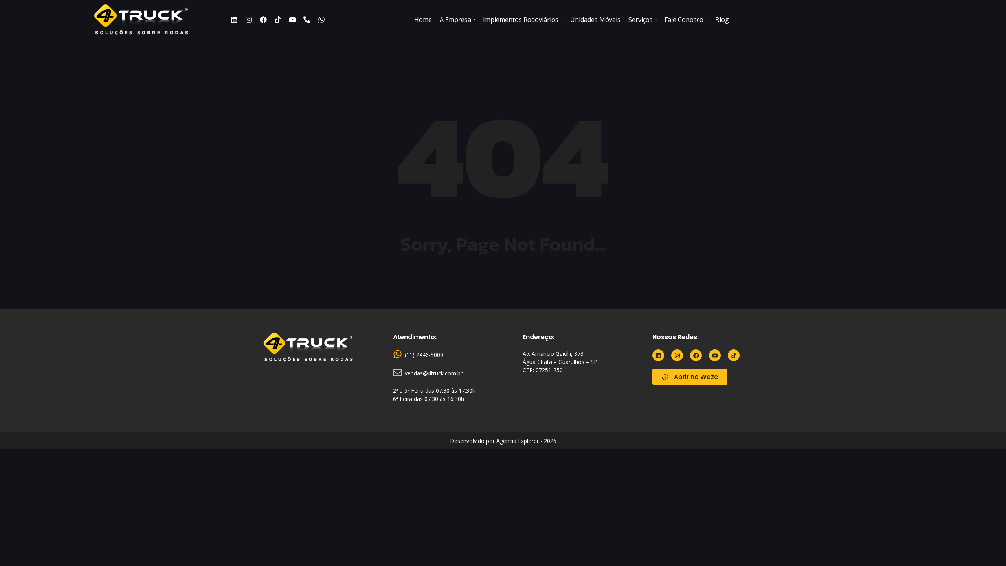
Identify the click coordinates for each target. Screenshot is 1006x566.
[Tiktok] (278, 20)
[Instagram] (249, 20)
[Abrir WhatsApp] (986, 546)
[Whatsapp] (321, 20)
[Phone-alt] (307, 20)
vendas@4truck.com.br (434, 373)
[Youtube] (292, 20)
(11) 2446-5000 (424, 354)
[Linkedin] (234, 20)
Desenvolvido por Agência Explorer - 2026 (503, 441)
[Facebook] (263, 20)
